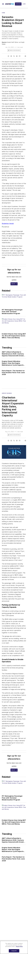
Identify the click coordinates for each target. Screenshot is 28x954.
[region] (14, 947)
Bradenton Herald (8, 223)
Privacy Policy (19, 946)
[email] (19, 56)
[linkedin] (11, 56)
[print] (25, 56)
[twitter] (14, 56)
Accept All (14, 950)
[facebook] (8, 56)
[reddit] (17, 56)
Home (3, 12)
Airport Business (7, 393)
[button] (3, 4)
